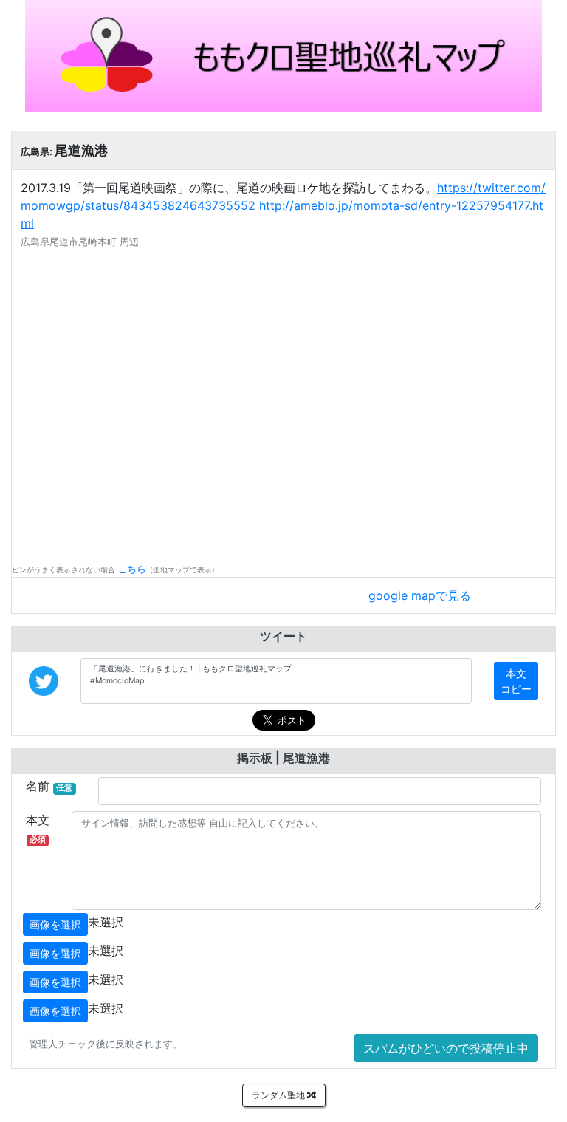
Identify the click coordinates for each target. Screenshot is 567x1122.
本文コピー (516, 681)
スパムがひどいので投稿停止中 (446, 1048)
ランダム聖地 (279, 1095)
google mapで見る (419, 595)
